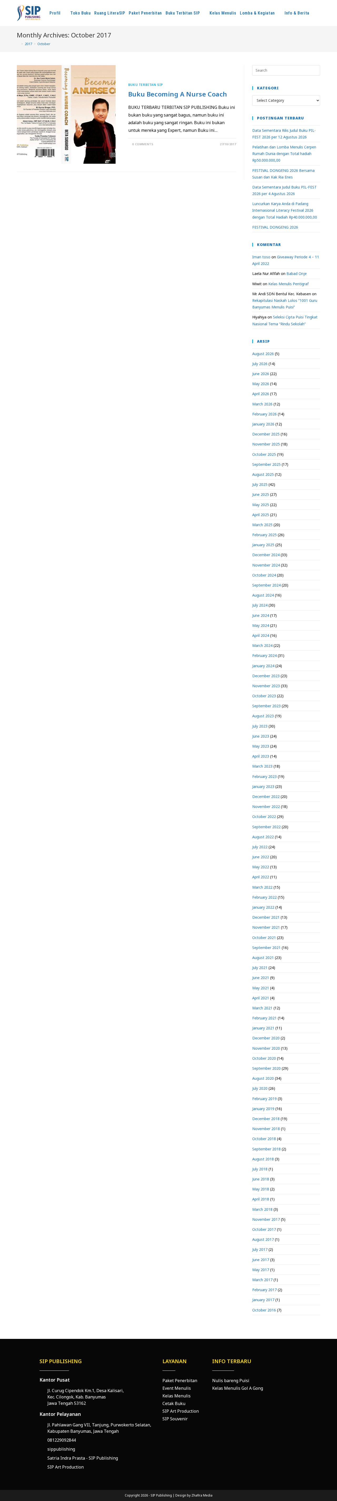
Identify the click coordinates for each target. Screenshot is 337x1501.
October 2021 (264, 937)
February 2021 (264, 1017)
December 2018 (266, 1118)
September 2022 (266, 826)
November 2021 (266, 927)
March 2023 (262, 766)
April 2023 (260, 756)
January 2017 (263, 1299)
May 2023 (260, 746)
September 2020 (266, 1068)
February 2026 (264, 414)
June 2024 (260, 615)
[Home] (18, 43)
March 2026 (262, 403)
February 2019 (264, 1098)
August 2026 (263, 353)
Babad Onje (296, 273)
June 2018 (260, 1179)
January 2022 (263, 907)
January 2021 (263, 1027)
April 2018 (260, 1199)
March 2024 (262, 645)
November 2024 (266, 565)
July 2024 (259, 605)
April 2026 (260, 393)
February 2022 (264, 897)
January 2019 (263, 1108)
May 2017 (260, 1269)
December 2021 (266, 917)
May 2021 (260, 987)
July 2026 (259, 363)
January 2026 (263, 424)
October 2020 (264, 1058)
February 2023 (264, 776)
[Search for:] (286, 69)
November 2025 (266, 444)
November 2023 (266, 685)
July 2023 (259, 726)
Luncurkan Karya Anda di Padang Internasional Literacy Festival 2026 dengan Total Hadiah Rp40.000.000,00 (284, 210)
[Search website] (320, 13)
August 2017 (263, 1239)
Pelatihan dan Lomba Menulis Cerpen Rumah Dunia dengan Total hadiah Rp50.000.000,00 (284, 153)
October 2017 (264, 1229)
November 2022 (266, 806)
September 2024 (266, 585)
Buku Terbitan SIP (145, 85)
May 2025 (260, 504)
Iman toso (261, 256)
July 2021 (259, 967)
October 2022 (264, 816)
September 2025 (266, 464)
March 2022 (262, 887)
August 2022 (263, 836)
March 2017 (262, 1279)
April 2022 (260, 876)
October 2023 (264, 695)
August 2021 (263, 957)
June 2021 (260, 977)
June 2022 (260, 856)
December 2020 (266, 1037)
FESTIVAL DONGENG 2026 (275, 227)
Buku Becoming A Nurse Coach (177, 94)
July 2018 (259, 1168)
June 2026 (260, 373)
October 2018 (264, 1138)
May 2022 (260, 866)
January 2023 (263, 786)
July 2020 (259, 1088)
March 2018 (262, 1209)
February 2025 (264, 534)
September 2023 (266, 705)
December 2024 (266, 554)
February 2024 (264, 655)
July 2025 (259, 484)
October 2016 (264, 1310)
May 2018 (260, 1189)
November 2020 (266, 1048)
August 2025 (263, 474)
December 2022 (266, 796)
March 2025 (262, 524)
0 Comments (142, 144)
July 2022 (259, 846)
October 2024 (264, 575)
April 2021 (260, 997)
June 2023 (260, 736)
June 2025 (260, 494)
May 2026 (260, 383)
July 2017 (259, 1249)
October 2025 (264, 454)
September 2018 (266, 1148)
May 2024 (260, 625)
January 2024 (263, 665)
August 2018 (263, 1158)
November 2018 (266, 1128)
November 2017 (266, 1219)
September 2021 (266, 947)
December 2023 (266, 675)
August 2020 (263, 1078)
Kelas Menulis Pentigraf (288, 283)
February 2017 (264, 1289)
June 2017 (260, 1259)
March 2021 (262, 1007)
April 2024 (260, 635)
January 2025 (263, 544)
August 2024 (263, 595)
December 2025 (266, 434)
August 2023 (263, 715)
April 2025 (260, 514)
